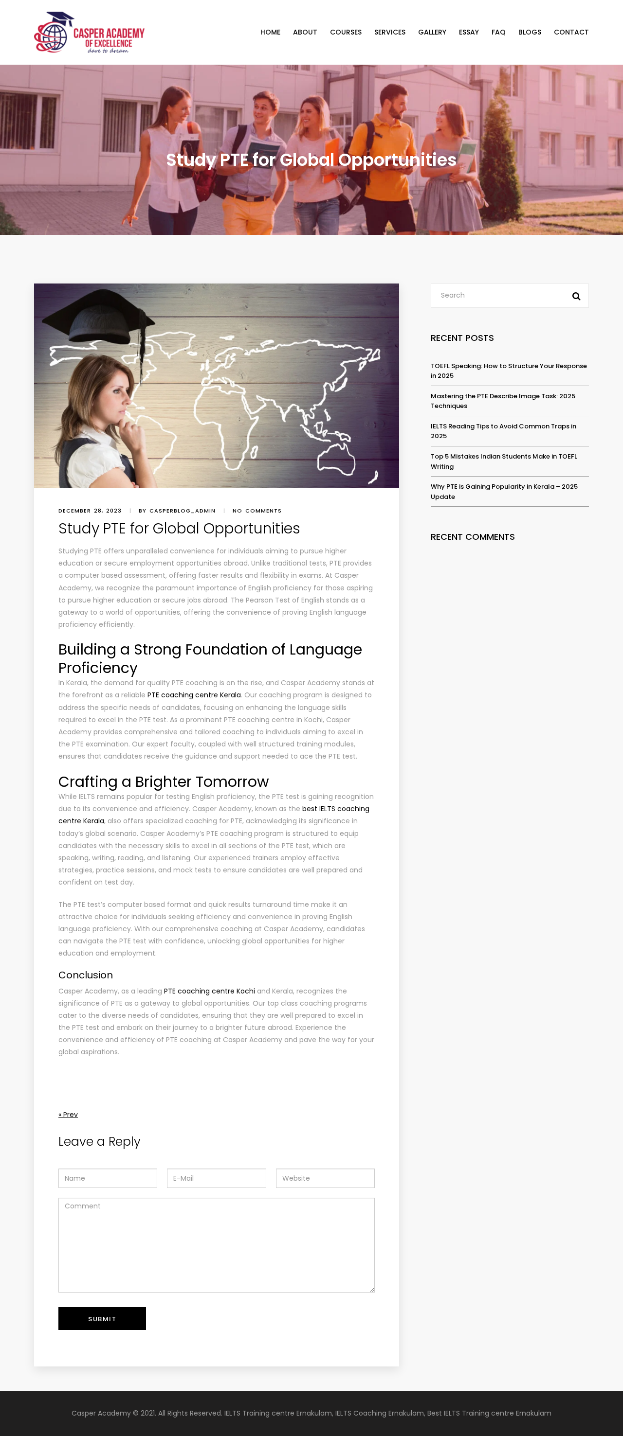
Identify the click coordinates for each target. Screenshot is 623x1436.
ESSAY (469, 32)
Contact (571, 32)
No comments (257, 510)
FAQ (499, 32)
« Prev (68, 1114)
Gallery (432, 32)
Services (389, 32)
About (305, 32)
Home (270, 32)
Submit (102, 1319)
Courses (346, 32)
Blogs (529, 32)
